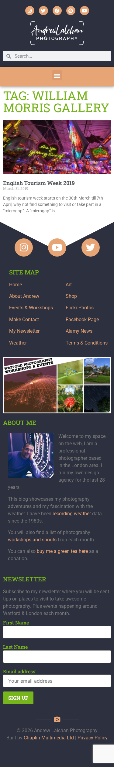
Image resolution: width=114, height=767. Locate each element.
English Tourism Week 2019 (39, 183)
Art (69, 285)
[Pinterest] (70, 10)
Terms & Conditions (87, 343)
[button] (57, 75)
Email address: (19, 671)
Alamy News (79, 331)
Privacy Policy (93, 738)
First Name (16, 622)
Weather (18, 343)
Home (15, 285)
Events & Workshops (31, 308)
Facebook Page (82, 319)
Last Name (15, 646)
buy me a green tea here (62, 551)
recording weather (72, 513)
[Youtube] (84, 10)
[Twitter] (43, 10)
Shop (71, 296)
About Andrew (24, 296)
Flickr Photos (80, 308)
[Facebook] (57, 10)
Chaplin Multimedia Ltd (49, 738)
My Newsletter (24, 331)
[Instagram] (29, 10)
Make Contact (24, 319)
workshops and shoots (32, 540)
